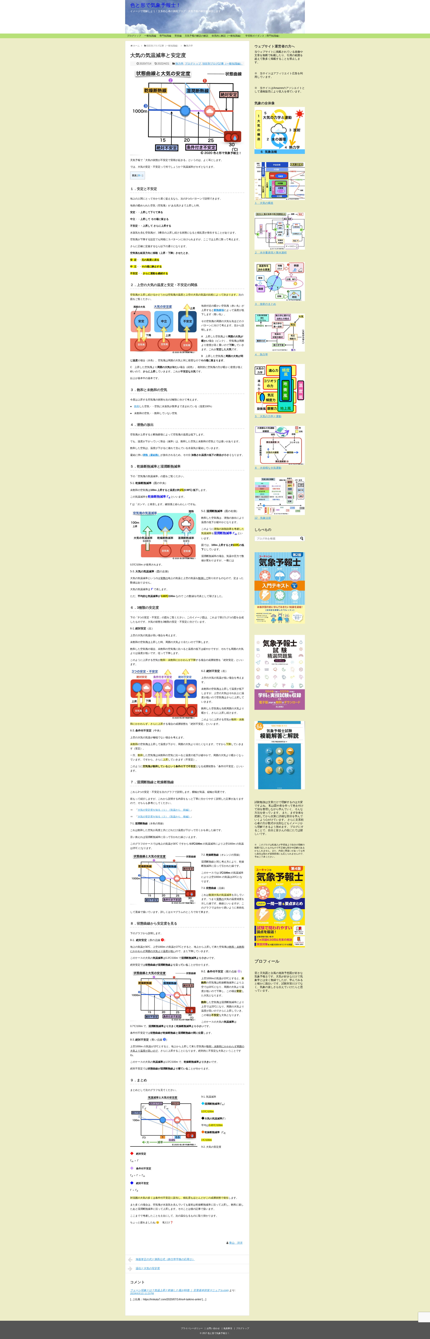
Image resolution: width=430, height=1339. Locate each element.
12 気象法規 (262, 518)
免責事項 (227, 1328)
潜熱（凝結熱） (151, 454)
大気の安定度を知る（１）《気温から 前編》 (164, 809)
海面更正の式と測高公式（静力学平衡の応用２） (165, 1259)
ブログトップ (134, 35)
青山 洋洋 (236, 1242)
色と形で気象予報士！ (155, 5)
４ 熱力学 (261, 354)
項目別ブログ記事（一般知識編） (222, 63)
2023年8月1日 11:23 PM (142, 1293)
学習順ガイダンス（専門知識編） (263, 35)
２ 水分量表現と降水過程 (270, 252)
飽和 (136, 406)
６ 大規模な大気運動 (267, 467)
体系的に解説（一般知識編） (227, 35)
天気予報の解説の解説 (196, 35)
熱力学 (179, 63)
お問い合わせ (213, 1328)
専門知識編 (165, 35)
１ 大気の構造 (263, 203)
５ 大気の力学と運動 (267, 416)
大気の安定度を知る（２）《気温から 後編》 (164, 816)
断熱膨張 (219, 310)
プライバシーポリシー (192, 1328)
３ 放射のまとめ (265, 304)
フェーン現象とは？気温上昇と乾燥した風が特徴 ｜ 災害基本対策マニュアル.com (179, 1290)
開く (140, 175)
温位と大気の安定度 (148, 1268)
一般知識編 (150, 35)
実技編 (178, 35)
